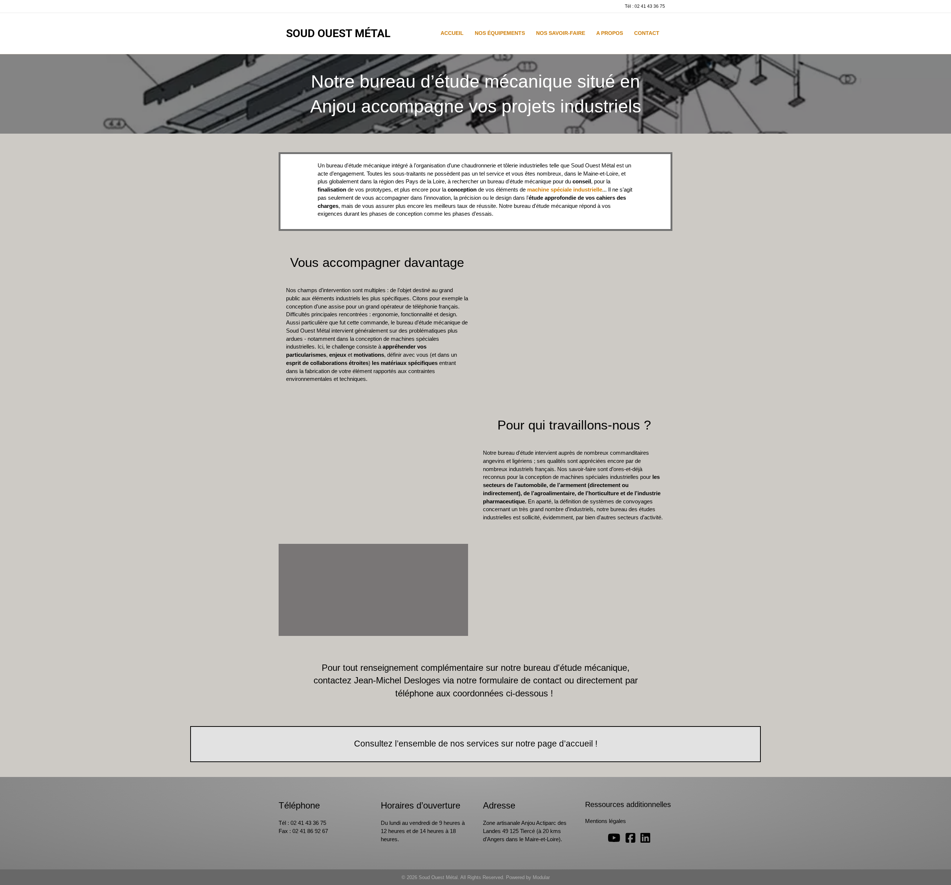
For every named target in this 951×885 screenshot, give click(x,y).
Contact (646, 33)
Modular (541, 877)
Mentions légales (605, 821)
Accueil (452, 33)
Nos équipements (500, 33)
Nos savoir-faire (560, 33)
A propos (609, 33)
